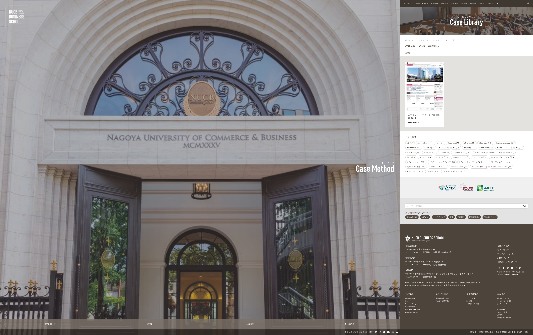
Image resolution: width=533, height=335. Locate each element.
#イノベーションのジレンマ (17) (442, 162)
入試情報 (250, 324)
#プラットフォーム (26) (453, 171)
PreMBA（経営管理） (443, 301)
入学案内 (463, 3)
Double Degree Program (413, 309)
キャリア (482, 3)
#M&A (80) (446, 153)
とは (411, 3)
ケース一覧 (450, 40)
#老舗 (407, 53)
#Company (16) (485, 143)
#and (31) (439, 143)
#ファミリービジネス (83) (501, 167)
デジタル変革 (501, 309)
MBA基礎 (469, 301)
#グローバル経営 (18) (437, 167)
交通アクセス (503, 246)
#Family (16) (429, 148)
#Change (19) (469, 143)
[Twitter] (376, 332)
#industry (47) (469, 148)
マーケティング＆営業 (504, 301)
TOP (409, 40)
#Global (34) (444, 148)
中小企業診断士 (518, 332)
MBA (406, 301)
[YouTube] (388, 332)
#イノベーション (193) (416, 162)
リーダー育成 (470, 298)
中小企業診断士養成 (442, 298)
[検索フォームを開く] (528, 3)
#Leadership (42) (430, 153)
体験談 (350, 324)
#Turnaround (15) (480, 157)
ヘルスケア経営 (502, 312)
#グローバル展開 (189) (416, 167)
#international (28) (504, 148)
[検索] (525, 206)
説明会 (150, 324)
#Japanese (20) (413, 153)
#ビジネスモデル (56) (459, 167)
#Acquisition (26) (424, 143)
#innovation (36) (486, 148)
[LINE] (384, 332)
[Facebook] (380, 332)
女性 (509, 332)
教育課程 (444, 3)
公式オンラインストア (507, 262)
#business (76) (454, 143)
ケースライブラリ (436, 40)
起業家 (481, 332)
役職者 (496, 332)
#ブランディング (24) (415, 171)
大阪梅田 (409, 270)
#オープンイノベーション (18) (502, 162)
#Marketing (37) (495, 153)
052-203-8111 (415, 252)
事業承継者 (489, 332)
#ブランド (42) (434, 171)
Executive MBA (410, 298)
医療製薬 (503, 332)
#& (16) (410, 143)
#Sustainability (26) (460, 157)
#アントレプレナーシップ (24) (502, 157)
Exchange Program (411, 312)
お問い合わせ (503, 258)
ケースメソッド (422, 3)
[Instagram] (392, 332)
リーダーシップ (502, 304)
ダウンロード (50, 324)
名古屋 (356, 332)
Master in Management (412, 304)
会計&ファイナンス (503, 298)
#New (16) (411, 157)
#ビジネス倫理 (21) (479, 167)
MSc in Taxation (410, 306)
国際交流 (473, 3)
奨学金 (491, 3)
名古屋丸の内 (411, 246)
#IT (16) (519, 148)
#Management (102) (462, 153)
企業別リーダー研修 (472, 304)
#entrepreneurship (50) (505, 143)
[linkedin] (397, 332)
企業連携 (454, 3)
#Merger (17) (511, 153)
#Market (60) (480, 153)
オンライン (363, 332)
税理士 (527, 332)
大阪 (351, 332)
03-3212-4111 (415, 264)
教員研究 (435, 3)
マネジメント (501, 306)
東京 (346, 332)
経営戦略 (500, 315)
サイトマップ (503, 250)
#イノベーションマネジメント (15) (472, 162)
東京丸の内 (410, 258)
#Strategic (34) (426, 157)
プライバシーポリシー (507, 254)
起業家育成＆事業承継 (504, 317)
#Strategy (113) (442, 157)
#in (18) (456, 148)
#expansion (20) (413, 148)
